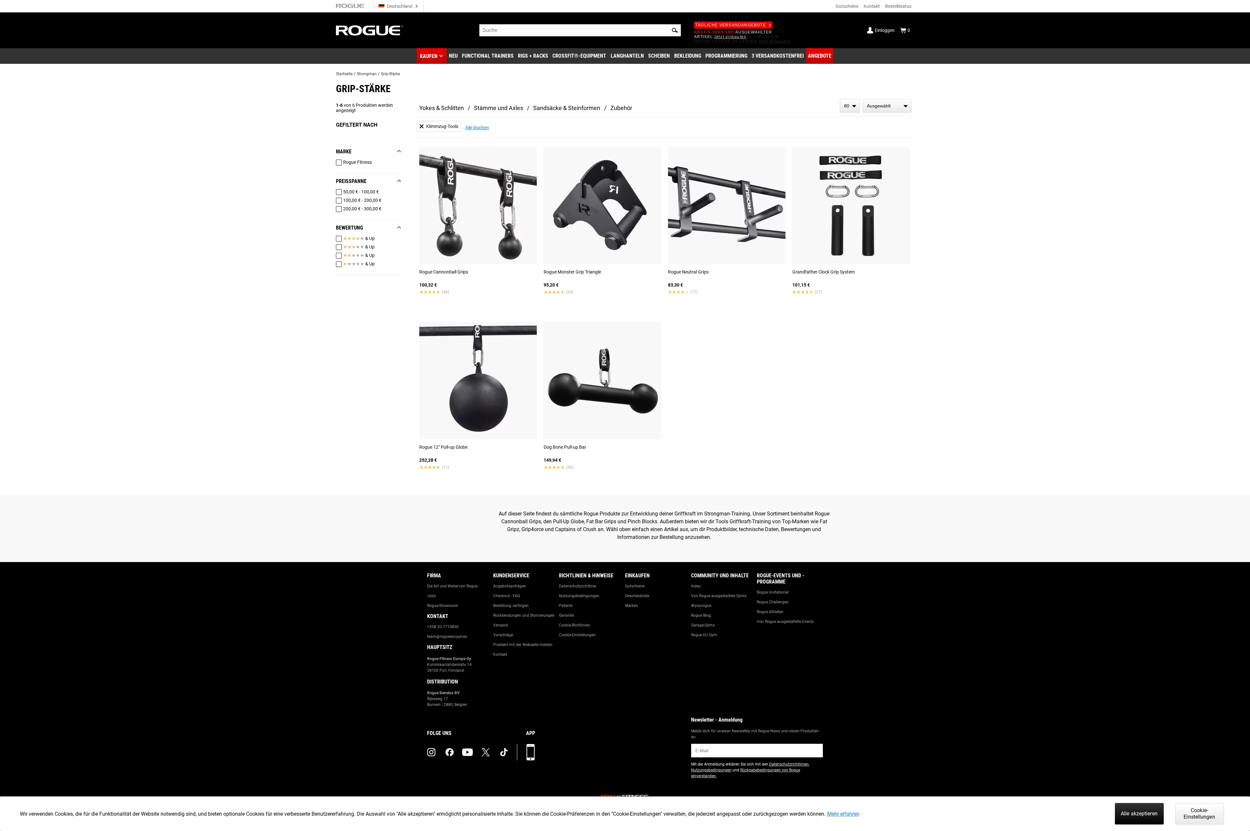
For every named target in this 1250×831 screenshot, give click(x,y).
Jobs (431, 596)
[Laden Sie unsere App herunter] (530, 752)
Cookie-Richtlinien (574, 625)
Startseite (344, 74)
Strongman (367, 74)
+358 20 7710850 (443, 627)
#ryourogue (701, 605)
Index (696, 586)
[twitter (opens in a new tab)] (486, 752)
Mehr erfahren (843, 814)
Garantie (566, 615)
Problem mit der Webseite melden (522, 644)
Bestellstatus (898, 6)
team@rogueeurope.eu (447, 636)
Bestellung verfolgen (511, 605)
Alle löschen (477, 127)
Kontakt (872, 6)
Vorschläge (503, 635)
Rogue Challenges (772, 602)
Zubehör (621, 108)
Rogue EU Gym (704, 635)
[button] (675, 30)
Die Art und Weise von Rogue (452, 586)
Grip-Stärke (390, 74)
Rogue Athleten (770, 612)
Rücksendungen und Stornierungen (524, 615)
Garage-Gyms (703, 625)
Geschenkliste (637, 596)
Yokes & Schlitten (441, 108)
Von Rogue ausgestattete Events (785, 621)
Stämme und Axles (498, 108)
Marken (631, 605)
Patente (566, 605)
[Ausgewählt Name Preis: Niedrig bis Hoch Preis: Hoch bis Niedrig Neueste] (887, 106)
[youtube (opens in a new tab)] (467, 752)
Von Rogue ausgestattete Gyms (718, 596)
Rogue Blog (701, 615)
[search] (580, 30)
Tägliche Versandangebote (730, 25)
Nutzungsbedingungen (579, 596)
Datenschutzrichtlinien (789, 764)
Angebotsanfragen (509, 586)
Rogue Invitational (773, 592)
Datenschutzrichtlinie (577, 586)
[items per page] (850, 106)
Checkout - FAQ (506, 596)
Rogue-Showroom (442, 605)
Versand (500, 625)
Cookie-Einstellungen (577, 635)
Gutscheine (847, 6)
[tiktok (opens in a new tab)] (504, 752)
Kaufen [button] (429, 56)
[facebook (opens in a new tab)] (449, 752)
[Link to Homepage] (369, 30)
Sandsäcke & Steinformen (566, 108)
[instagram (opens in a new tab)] (431, 752)
